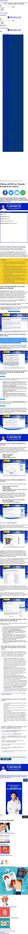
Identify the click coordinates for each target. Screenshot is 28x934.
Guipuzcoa (7, 50)
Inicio (1, 180)
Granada (7, 76)
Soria (6, 68)
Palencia (7, 54)
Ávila (6, 46)
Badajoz (7, 49)
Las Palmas (7, 97)
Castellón (7, 62)
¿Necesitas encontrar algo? (5, 777)
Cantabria (7, 45)
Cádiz (6, 58)
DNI (3, 180)
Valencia (7, 115)
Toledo (6, 103)
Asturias (7, 44)
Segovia (7, 130)
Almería (7, 43)
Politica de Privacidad (4, 933)
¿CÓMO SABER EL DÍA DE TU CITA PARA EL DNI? (14, 278)
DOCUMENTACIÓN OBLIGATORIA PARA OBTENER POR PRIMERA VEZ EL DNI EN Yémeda (14, 276)
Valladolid (7, 64)
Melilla (6, 111)
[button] (25, 260)
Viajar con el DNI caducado (6, 928)
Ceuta (6, 65)
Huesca (7, 78)
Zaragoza (7, 80)
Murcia (6, 114)
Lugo (6, 37)
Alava (6, 36)
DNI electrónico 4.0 (4, 844)
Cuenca (7, 72)
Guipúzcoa (7, 81)
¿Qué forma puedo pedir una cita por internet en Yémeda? (13, 261)
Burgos (6, 53)
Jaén (6, 90)
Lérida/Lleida (8, 85)
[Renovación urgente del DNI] (5, 850)
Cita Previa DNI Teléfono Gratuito (7, 833)
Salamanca (7, 66)
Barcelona (7, 51)
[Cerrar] (2, 9)
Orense (6, 35)
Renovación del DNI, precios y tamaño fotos (9, 917)
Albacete (7, 38)
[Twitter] (11, 192)
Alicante (7, 40)
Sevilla (6, 122)
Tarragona (7, 92)
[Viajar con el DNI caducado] (5, 923)
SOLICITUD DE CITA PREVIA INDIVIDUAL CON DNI (15, 269)
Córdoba (7, 69)
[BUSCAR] (25, 780)
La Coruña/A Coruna (9, 39)
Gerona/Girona (8, 87)
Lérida (6, 102)
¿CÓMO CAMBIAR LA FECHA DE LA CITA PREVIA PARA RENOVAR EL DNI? (14, 280)
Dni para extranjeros (4, 895)
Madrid (6, 94)
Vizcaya (7, 47)
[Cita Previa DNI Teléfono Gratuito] (5, 828)
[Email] (17, 192)
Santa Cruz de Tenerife (10, 128)
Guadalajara (7, 79)
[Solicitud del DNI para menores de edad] (5, 901)
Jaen (6, 124)
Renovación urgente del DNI (6, 855)
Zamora (7, 61)
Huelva (6, 83)
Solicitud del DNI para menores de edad (8, 906)
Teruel (6, 82)
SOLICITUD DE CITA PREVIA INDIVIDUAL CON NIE (15, 270)
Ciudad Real (8, 67)
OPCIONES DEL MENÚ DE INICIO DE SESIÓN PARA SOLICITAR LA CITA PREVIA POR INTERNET (14, 267)
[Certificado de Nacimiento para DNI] (5, 861)
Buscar (1, 814)
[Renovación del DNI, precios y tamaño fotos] (5, 912)
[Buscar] (0, 5)
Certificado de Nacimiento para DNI (7, 866)
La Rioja (7, 73)
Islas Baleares (8, 88)
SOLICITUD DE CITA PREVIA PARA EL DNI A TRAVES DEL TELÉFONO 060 (15, 273)
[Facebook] (5, 192)
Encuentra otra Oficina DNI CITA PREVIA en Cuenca (14, 282)
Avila (6, 71)
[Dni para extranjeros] (14, 881)
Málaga (7, 109)
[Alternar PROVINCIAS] (22, 34)
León (6, 100)
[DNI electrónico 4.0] (5, 839)
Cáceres (7, 56)
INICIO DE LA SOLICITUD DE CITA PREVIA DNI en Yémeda (14, 264)
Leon (6, 59)
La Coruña (7, 93)
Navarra (7, 75)
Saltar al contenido (4, 0)
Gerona (7, 74)
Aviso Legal (2, 932)
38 (19, 17)
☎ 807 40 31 (12, 17)
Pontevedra (7, 42)
